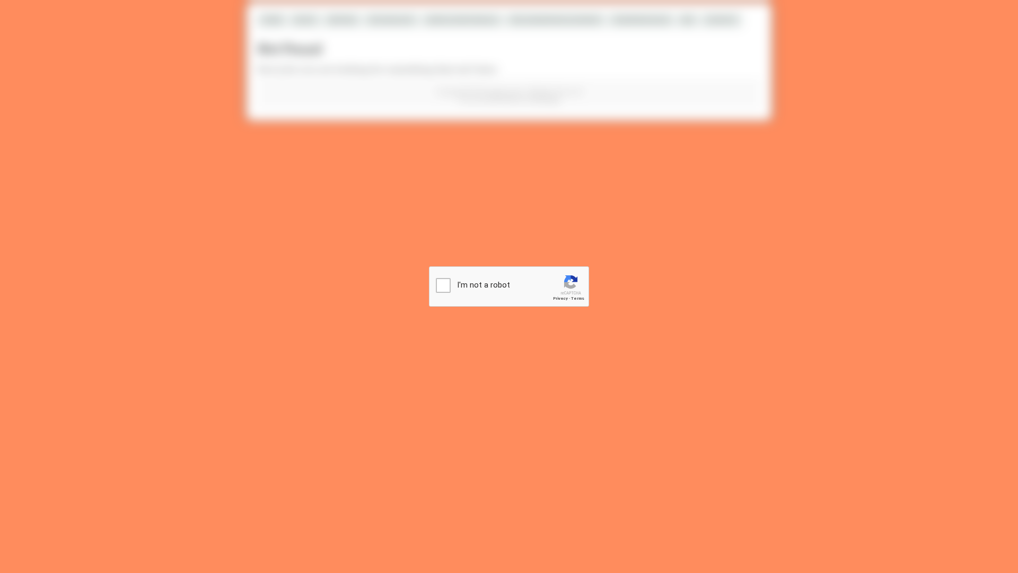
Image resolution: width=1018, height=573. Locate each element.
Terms (577, 298)
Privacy (560, 298)
